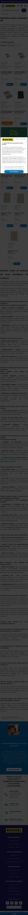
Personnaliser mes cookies (14, 168)
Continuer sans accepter (20, 138)
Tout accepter (14, 171)
